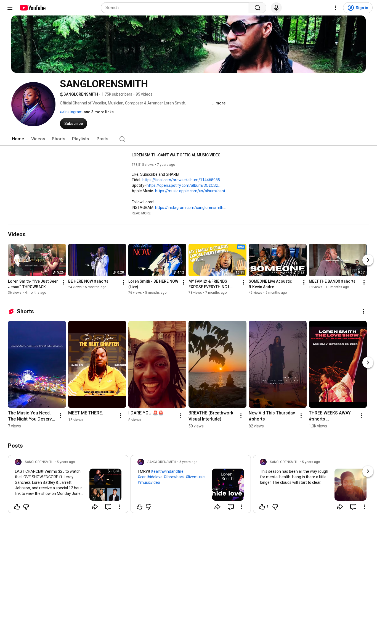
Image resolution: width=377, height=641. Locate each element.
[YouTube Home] (32, 7)
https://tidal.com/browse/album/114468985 (181, 180)
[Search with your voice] (276, 7)
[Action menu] (119, 506)
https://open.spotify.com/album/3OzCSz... (184, 185)
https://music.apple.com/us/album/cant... (191, 191)
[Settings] (335, 7)
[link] (68, 486)
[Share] (94, 506)
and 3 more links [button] (99, 112)
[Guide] (10, 7)
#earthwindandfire (167, 471)
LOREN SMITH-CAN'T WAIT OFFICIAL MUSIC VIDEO (176, 155)
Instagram (73, 112)
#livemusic (195, 477)
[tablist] (188, 139)
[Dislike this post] (26, 506)
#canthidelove (150, 477)
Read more (141, 213)
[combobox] (176, 7)
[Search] (257, 7)
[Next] (367, 260)
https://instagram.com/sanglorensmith (189, 207)
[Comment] (108, 506)
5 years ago (66, 462)
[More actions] (63, 282)
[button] (141, 213)
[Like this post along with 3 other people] (262, 506)
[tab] (18, 139)
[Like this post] (17, 506)
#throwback (174, 477)
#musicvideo (148, 482)
